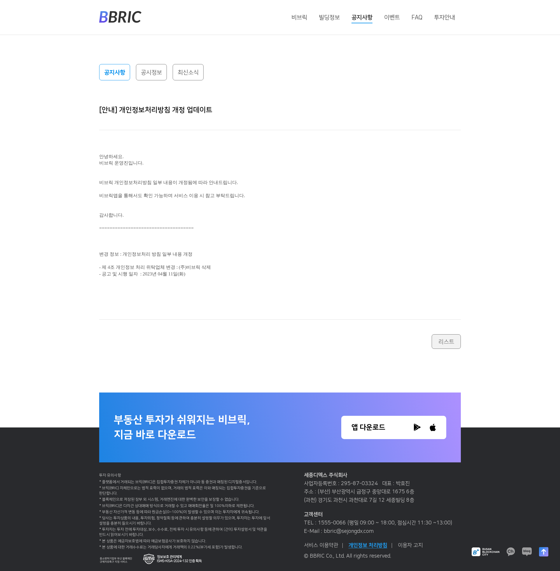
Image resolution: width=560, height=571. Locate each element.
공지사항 (361, 17)
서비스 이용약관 (321, 545)
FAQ (417, 17)
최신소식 (188, 72)
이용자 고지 (410, 545)
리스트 (446, 342)
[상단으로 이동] (543, 551)
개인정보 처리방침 (368, 545)
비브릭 (299, 17)
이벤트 (392, 17)
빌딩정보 (329, 17)
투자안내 (444, 17)
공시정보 (151, 72)
